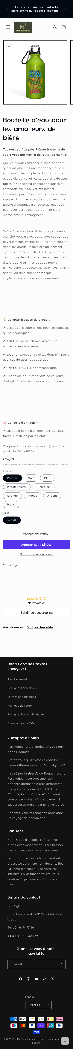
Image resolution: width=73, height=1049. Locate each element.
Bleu (47, 478)
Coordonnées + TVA (21, 723)
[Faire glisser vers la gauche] (28, 111)
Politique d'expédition (22, 688)
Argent (52, 495)
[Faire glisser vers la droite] (45, 111)
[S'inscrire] (61, 964)
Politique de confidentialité (25, 714)
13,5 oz (12, 520)
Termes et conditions (21, 697)
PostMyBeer (19, 1039)
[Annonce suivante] (66, 9)
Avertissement (17, 679)
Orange (12, 495)
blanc (11, 504)
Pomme (12, 478)
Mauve (32, 495)
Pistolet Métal (17, 487)
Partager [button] (13, 565)
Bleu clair (43, 487)
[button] (8, 27)
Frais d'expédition (28, 464)
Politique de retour (20, 705)
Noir (31, 478)
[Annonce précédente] (7, 9)
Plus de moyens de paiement (37, 554)
